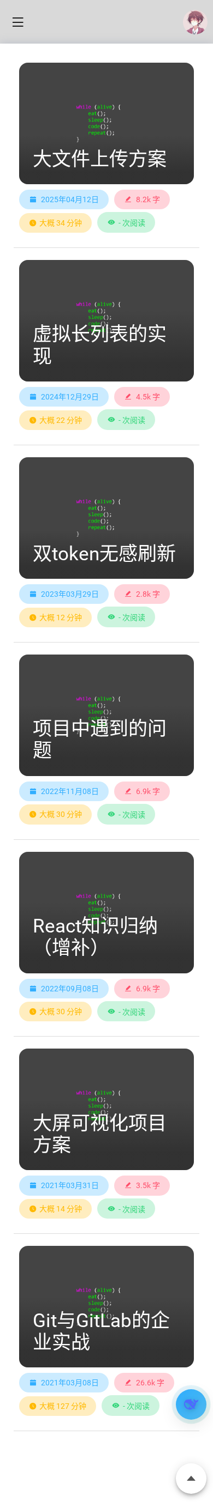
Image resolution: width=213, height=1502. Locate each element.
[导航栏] (17, 22)
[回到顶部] (191, 1478)
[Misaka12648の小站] (195, 22)
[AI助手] (191, 1404)
